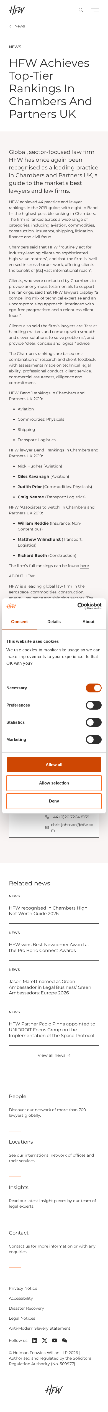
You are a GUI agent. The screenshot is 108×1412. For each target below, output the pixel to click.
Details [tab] (54, 621)
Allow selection (54, 783)
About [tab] (89, 621)
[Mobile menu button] (95, 10)
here (84, 565)
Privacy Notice (23, 1288)
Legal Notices (22, 1318)
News (19, 26)
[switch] (94, 705)
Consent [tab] (19, 621)
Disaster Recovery (26, 1308)
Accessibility (21, 1298)
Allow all (54, 764)
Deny (54, 801)
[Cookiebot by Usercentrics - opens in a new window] (78, 606)
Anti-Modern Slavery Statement (39, 1328)
